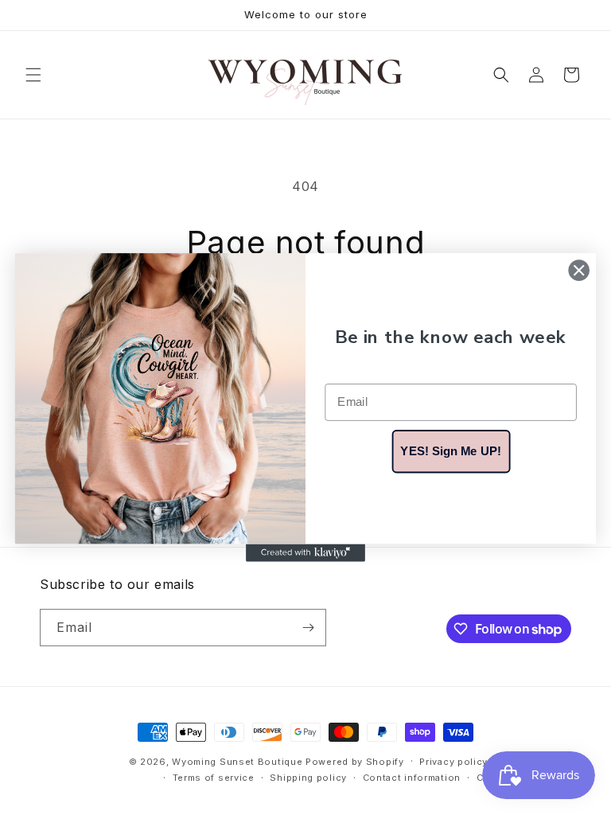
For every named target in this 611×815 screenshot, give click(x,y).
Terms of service (214, 777)
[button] (33, 74)
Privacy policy (453, 761)
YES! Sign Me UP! (450, 450)
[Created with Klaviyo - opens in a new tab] (305, 552)
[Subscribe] (307, 627)
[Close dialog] (579, 270)
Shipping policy (308, 777)
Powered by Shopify (355, 761)
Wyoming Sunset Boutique (237, 761)
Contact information (412, 777)
